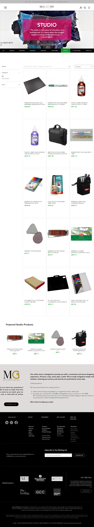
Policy (77, 517)
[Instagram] (11, 422)
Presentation (5, 78)
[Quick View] (34, 85)
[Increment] (43, 110)
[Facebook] (16, 422)
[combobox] (84, 67)
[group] (47, 342)
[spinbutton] (34, 110)
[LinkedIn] (6, 422)
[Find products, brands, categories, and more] (69, 66)
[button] (5, 7)
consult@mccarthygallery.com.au (62, 393)
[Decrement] (26, 110)
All (2, 76)
